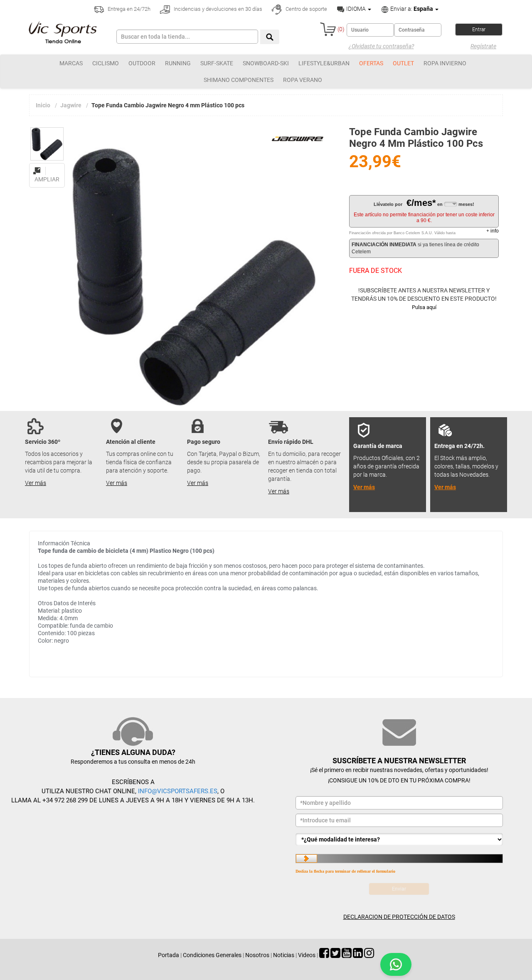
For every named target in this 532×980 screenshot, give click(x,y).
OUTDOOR (141, 63)
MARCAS (71, 63)
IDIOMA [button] (356, 8)
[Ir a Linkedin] (358, 955)
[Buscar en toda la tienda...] (269, 37)
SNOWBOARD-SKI (266, 63)
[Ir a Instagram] (369, 955)
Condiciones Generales (212, 955)
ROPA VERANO (302, 80)
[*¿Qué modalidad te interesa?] (399, 839)
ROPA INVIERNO (445, 63)
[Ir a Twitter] (335, 955)
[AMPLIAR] (47, 166)
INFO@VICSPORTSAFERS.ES (177, 791)
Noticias (283, 955)
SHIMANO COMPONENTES (238, 80)
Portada (168, 955)
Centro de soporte (305, 9)
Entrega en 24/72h (128, 9)
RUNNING (178, 63)
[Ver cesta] (328, 29)
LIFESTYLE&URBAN (324, 63)
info (492, 231)
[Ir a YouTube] (347, 955)
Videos (306, 955)
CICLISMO (105, 63)
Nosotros (257, 955)
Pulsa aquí (424, 307)
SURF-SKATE (216, 63)
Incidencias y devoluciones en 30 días (217, 9)
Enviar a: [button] (411, 8)
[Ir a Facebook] (324, 955)
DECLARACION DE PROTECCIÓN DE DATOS (399, 916)
